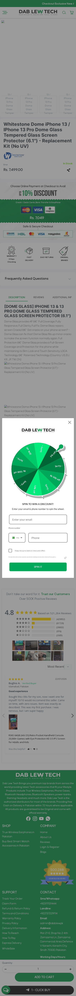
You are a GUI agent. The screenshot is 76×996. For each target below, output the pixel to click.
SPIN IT (38, 566)
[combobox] (16, 538)
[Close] (69, 422)
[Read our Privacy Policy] (65, 558)
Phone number (14, 528)
